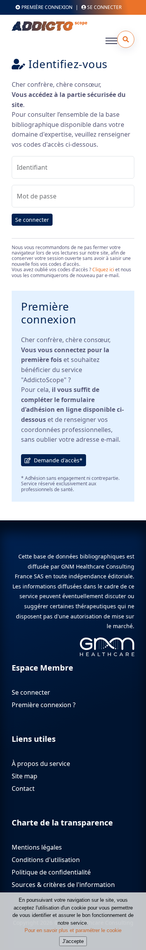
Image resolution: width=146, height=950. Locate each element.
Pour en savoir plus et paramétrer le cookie (73, 930)
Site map (24, 776)
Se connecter (32, 219)
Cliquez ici (103, 269)
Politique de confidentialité (51, 872)
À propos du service (41, 763)
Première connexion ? (44, 705)
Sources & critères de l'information (63, 884)
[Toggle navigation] (111, 41)
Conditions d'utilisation (46, 859)
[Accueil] (70, 26)
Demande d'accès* (57, 460)
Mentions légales (37, 847)
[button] (125, 39)
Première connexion (46, 7)
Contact (23, 788)
